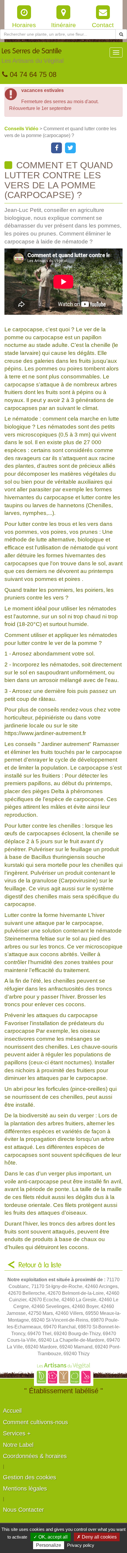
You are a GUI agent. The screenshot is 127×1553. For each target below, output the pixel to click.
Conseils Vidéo (22, 128)
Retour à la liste (39, 1265)
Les (32, 56)
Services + (17, 1433)
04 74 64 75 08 (32, 74)
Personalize (48, 1545)
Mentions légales (25, 1488)
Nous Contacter (23, 1509)
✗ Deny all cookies (97, 1536)
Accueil (12, 1410)
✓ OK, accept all (50, 1536)
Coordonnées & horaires (35, 1456)
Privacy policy (80, 1545)
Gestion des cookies (29, 1477)
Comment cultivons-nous (35, 1422)
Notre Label (18, 1445)
